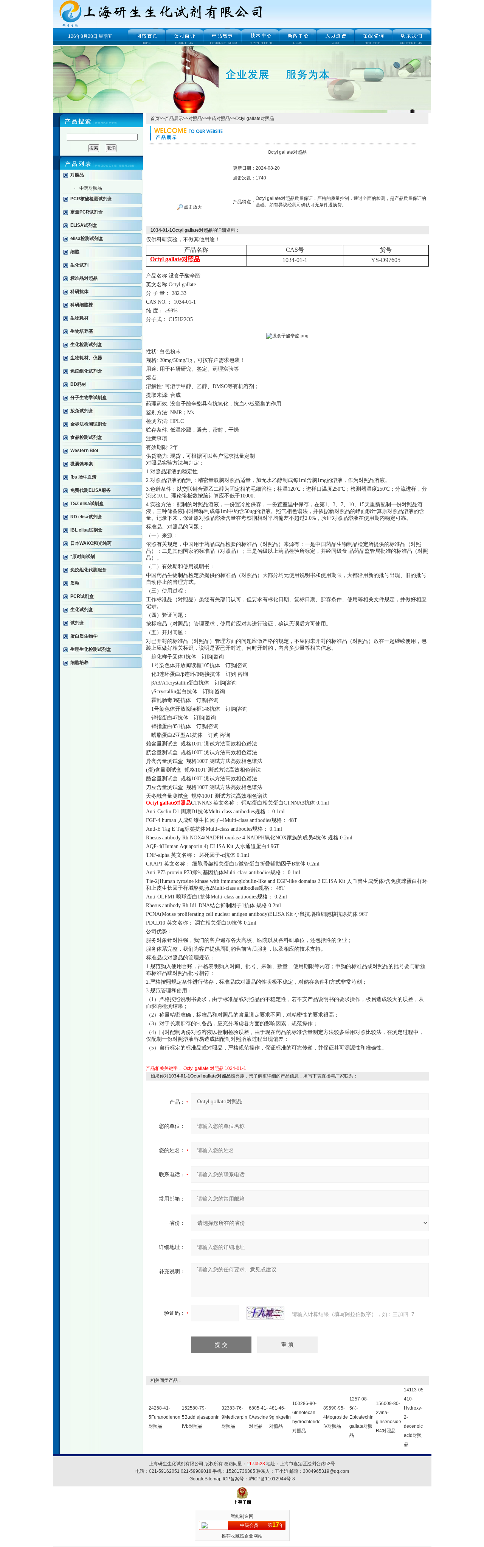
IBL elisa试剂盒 (86, 530)
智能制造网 (242, 1516)
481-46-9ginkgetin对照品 (280, 1417)
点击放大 (192, 207)
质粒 (74, 583)
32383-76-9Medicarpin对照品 (234, 1417)
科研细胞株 (81, 304)
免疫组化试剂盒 (86, 371)
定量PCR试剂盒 (86, 212)
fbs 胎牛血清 (83, 477)
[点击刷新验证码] (265, 1313)
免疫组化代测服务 (88, 569)
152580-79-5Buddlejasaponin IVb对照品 (201, 1417)
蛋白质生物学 (84, 636)
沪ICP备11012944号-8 (271, 1479)
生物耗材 (79, 318)
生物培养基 (81, 331)
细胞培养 (79, 662)
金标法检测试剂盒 (88, 424)
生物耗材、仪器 (86, 357)
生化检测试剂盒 (86, 344)
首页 (155, 118)
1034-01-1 (235, 1068)
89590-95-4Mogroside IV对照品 (335, 1417)
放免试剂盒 (81, 410)
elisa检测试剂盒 (86, 238)
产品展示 (174, 118)
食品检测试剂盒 (86, 437)
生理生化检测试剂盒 (90, 649)
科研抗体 (79, 291)
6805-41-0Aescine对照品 (258, 1417)
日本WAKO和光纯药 (91, 543)
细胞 (74, 251)
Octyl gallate (196, 1068)
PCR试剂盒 (82, 596)
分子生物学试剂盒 (88, 397)
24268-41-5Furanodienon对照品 (164, 1417)
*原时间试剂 (82, 556)
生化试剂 (79, 265)
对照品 (77, 175)
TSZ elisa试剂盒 (87, 503)
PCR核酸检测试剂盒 (91, 198)
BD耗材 (78, 384)
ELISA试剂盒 (83, 225)
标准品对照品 (84, 278)
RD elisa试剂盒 (86, 516)
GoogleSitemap (205, 1479)
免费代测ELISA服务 (90, 490)
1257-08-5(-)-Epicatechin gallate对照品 (361, 1417)
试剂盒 (77, 622)
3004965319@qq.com (326, 1471)
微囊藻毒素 (81, 463)
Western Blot (84, 450)
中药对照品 (90, 188)
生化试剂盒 (81, 609)
